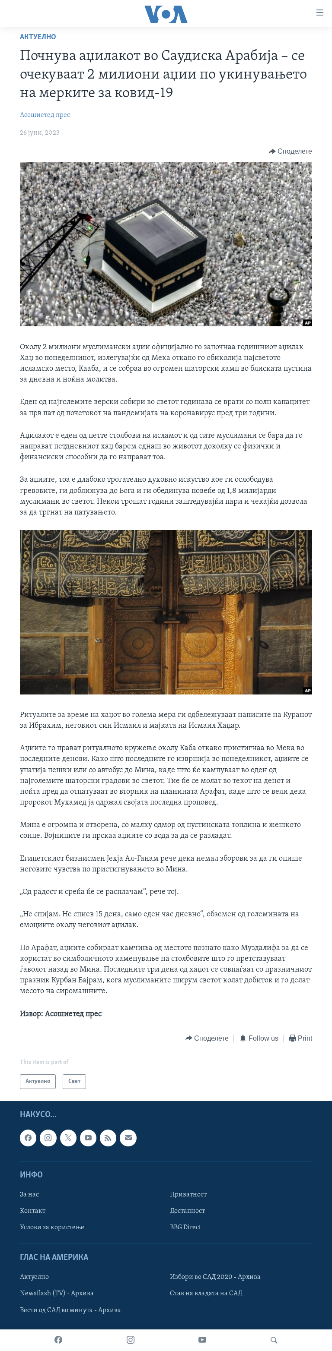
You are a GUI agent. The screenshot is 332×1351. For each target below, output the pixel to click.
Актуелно (38, 37)
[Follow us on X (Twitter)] (68, 1138)
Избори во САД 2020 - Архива (215, 1277)
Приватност (188, 1194)
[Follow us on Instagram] (48, 1138)
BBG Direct (185, 1227)
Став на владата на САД (206, 1294)
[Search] (274, 1340)
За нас (29, 1194)
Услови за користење (52, 1227)
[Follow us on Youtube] (88, 1138)
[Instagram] (130, 1340)
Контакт (32, 1211)
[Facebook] (58, 1340)
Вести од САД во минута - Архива (70, 1310)
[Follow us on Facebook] (28, 1138)
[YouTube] (202, 1340)
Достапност (187, 1211)
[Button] (291, 151)
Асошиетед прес (45, 115)
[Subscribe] (128, 1138)
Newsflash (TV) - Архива (57, 1294)
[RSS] (108, 1138)
